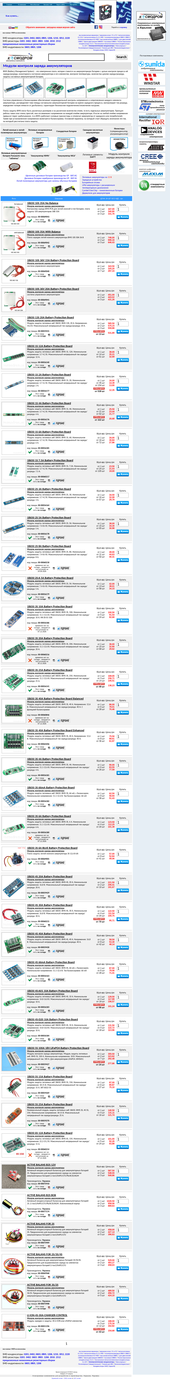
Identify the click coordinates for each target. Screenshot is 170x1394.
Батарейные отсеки (91, 183)
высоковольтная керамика (88, 35)
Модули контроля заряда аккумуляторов (37, 66)
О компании (22, 4)
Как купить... (12, 16)
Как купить (73, 4)
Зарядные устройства (92, 180)
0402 (32, 38)
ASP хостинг (77, 1378)
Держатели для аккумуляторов (96, 193)
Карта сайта (61, 4)
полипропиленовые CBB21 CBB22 (117, 37)
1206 (49, 38)
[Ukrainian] (16, 28)
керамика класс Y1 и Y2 (108, 35)
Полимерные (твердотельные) (89, 48)
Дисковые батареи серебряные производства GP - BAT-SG (50, 178)
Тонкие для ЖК (107, 48)
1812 (61, 38)
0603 (38, 38)
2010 (52, 41)
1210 (55, 38)
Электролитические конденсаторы (101, 46)
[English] (10, 28)
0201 (26, 38)
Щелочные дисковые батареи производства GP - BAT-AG (51, 176)
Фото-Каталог (34, 4)
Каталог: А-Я (48, 4)
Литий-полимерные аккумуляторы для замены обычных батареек (46, 181)
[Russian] (13, 28)
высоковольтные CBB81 (109, 39)
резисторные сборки (44, 44)
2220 (67, 38)
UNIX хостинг (68, 1378)
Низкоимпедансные (121, 48)
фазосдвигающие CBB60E (93, 41)
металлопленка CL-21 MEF (93, 37)
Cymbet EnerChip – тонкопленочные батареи (102, 191)
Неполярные (120, 46)
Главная (9, 4)
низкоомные (26, 44)
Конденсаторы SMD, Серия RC (104, 50)
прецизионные (10, 44)
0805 (44, 38)
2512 (58, 41)
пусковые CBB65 (110, 41)
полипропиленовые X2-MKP (88, 39)
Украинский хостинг (57, 1378)
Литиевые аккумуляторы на (97, 177)
